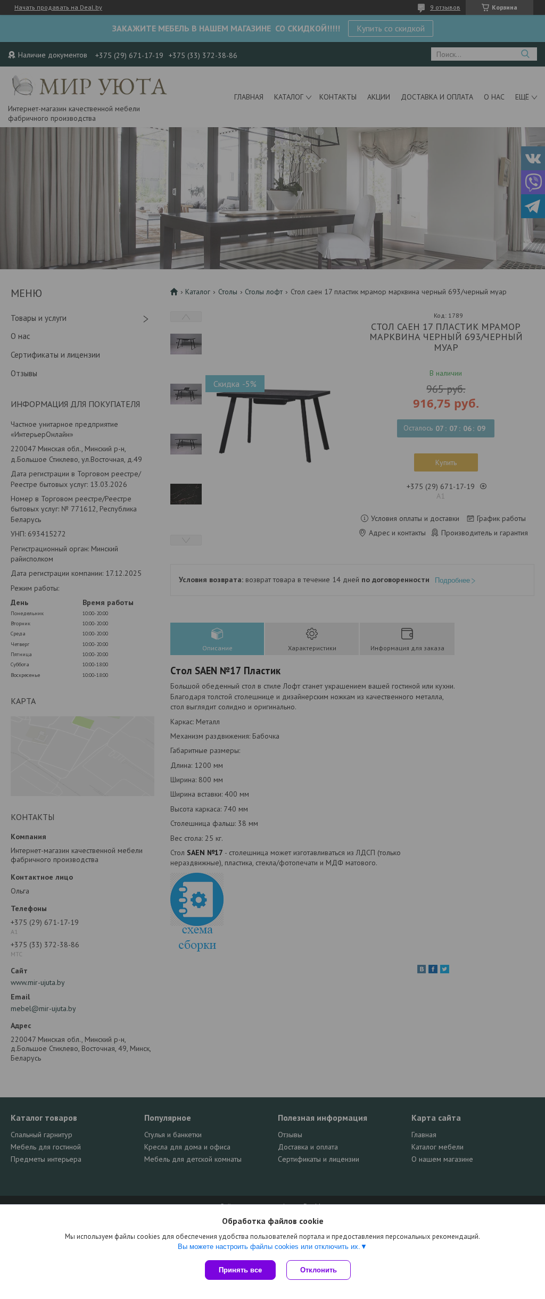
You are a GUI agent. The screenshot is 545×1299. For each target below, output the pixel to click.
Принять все (240, 1270)
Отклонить (318, 1270)
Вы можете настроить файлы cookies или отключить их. (269, 1247)
